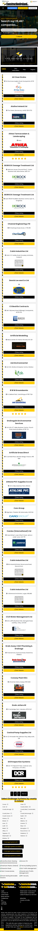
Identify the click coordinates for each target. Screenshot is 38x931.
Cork (3, 807)
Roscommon (24, 831)
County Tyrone (6, 816)
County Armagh (6, 809)
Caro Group (19, 508)
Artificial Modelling (19, 335)
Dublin (22, 816)
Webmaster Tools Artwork (28, 891)
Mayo (22, 826)
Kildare (4, 821)
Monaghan (24, 828)
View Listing (19, 96)
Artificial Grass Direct (19, 452)
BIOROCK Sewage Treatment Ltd (19, 165)
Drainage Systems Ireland (12, 851)
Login (2, 891)
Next (23, 794)
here (21, 927)
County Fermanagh (26, 813)
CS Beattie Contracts (19, 306)
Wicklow (4, 838)
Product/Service (8, 33)
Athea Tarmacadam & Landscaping (19, 135)
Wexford (23, 836)
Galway (4, 818)
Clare (22, 804)
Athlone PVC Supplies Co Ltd (19, 482)
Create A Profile (25, 900)
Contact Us (4, 893)
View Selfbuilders (15, 69)
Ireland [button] (34, 1)
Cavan (4, 804)
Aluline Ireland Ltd (19, 106)
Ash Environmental (19, 363)
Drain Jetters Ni (19, 705)
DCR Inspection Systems (19, 761)
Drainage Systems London (12, 856)
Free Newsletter (32, 8)
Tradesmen (4, 898)
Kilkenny (23, 821)
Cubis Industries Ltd (19, 251)
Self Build (4, 904)
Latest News (4, 894)
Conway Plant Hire (19, 678)
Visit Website (20, 99)
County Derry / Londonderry (28, 809)
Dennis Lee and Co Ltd (19, 280)
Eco (2, 900)
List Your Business (23, 8)
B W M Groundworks (19, 390)
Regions (33, 69)
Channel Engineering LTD (19, 224)
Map (24, 69)
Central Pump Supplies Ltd (19, 732)
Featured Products (12, 8)
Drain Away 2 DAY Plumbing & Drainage (19, 647)
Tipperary (5, 833)
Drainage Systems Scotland (12, 846)
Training (3, 902)
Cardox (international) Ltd (19, 531)
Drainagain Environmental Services (19, 422)
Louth (3, 826)
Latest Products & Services (28, 894)
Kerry (22, 818)
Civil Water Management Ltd (19, 617)
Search (19, 36)
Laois (3, 823)
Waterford (23, 833)
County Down (6, 813)
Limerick (23, 823)
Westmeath (5, 836)
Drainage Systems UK (10, 842)
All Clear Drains (19, 77)
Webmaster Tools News (27, 893)
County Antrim (24, 807)
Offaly (4, 831)
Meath (4, 828)
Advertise (23, 898)
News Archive (5, 896)
